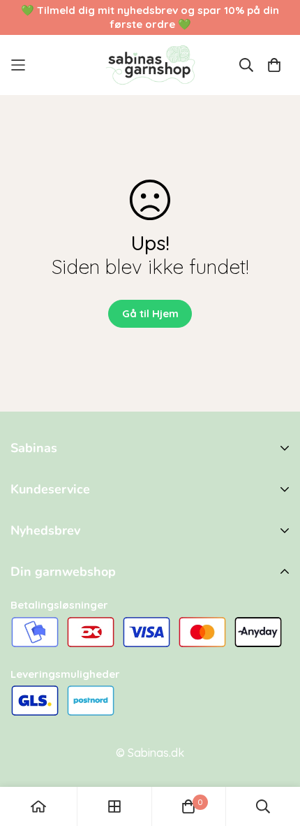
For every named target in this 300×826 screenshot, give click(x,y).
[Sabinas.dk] (150, 65)
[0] (188, 806)
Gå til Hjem (150, 313)
